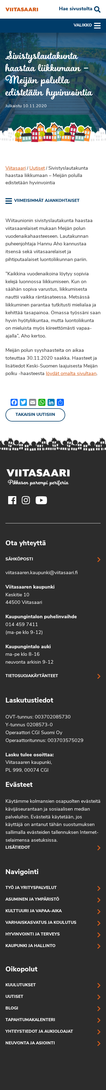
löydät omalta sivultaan (71, 374)
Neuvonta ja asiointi (30, 1043)
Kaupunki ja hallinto (30, 946)
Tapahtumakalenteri (30, 1020)
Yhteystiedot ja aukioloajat (39, 1032)
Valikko (83, 26)
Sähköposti (19, 559)
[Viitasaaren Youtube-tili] (41, 500)
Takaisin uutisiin (35, 415)
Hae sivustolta (75, 9)
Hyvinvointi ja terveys (32, 934)
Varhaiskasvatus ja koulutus (40, 923)
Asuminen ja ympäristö (32, 900)
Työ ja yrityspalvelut (31, 888)
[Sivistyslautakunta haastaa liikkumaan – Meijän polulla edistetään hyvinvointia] (21, 9)
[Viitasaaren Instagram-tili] (26, 500)
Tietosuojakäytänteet (31, 676)
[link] (42, 201)
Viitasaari (15, 168)
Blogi (11, 1009)
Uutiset (37, 168)
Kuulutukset (20, 985)
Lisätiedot (17, 848)
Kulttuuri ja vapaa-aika (33, 911)
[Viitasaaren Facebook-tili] (12, 500)
